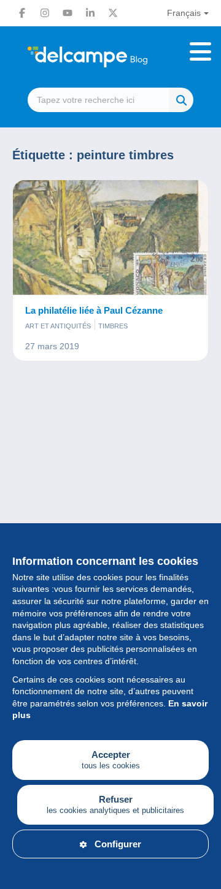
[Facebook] (22, 13)
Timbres (113, 326)
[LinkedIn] (90, 13)
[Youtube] (67, 13)
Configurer (118, 844)
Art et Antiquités (58, 326)
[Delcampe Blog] (110, 57)
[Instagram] (45, 13)
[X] (113, 13)
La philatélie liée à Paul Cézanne (94, 310)
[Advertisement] (110, 508)
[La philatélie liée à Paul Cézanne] (110, 237)
